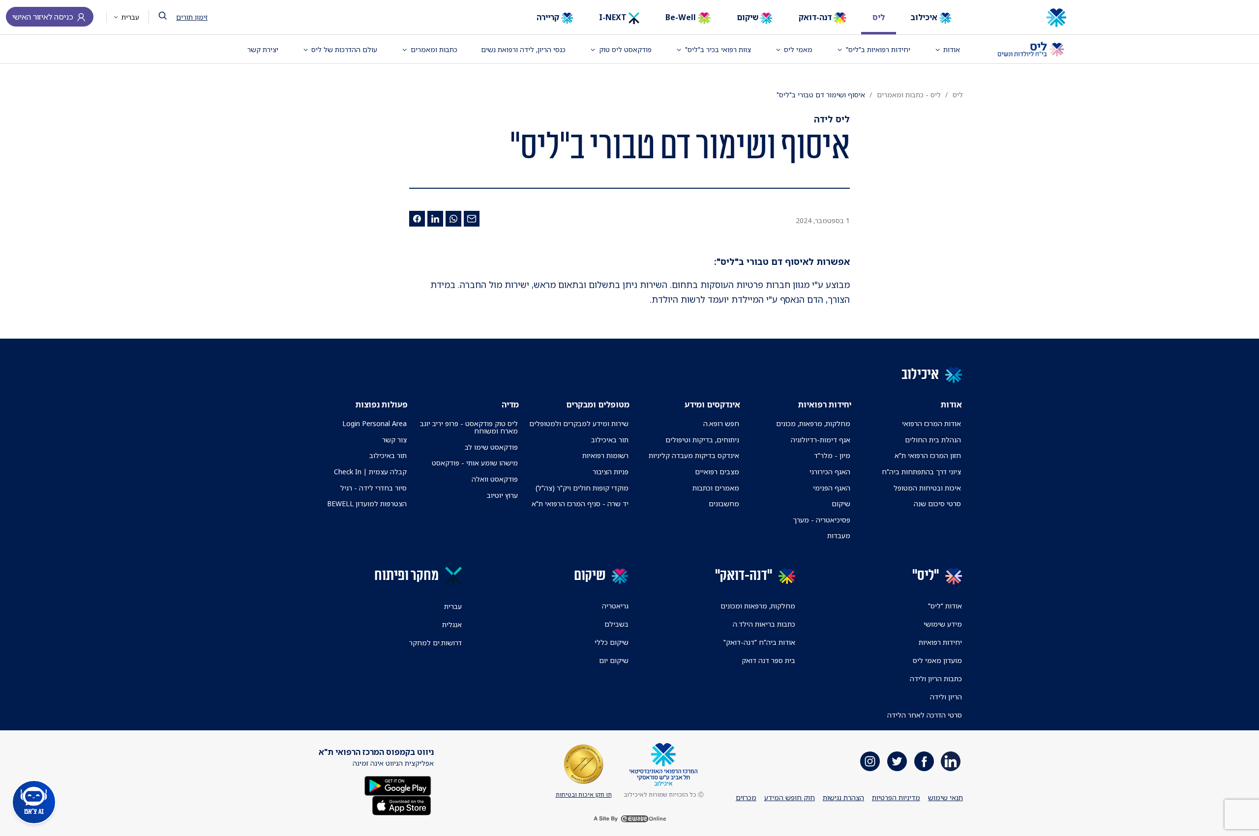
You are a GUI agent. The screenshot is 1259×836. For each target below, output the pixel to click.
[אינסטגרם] (870, 761)
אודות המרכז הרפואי (931, 423)
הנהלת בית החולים (933, 439)
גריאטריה (615, 605)
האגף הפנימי (831, 487)
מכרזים (746, 797)
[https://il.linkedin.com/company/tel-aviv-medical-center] (950, 761)
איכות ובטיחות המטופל (927, 487)
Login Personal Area (374, 423)
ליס (878, 17)
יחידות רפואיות (940, 642)
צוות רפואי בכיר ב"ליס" (718, 49)
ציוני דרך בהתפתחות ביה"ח (921, 471)
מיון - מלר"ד (832, 455)
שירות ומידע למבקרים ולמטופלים (579, 423)
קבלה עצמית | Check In (370, 471)
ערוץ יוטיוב (502, 495)
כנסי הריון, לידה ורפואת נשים (523, 49)
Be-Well (681, 17)
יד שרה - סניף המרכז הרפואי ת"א (580, 503)
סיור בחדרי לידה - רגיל (373, 487)
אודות (951, 49)
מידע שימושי (943, 624)
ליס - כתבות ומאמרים (909, 94)
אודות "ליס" (945, 605)
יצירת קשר (262, 49)
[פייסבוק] (417, 219)
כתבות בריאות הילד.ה (764, 624)
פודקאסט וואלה (495, 479)
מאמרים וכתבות (715, 487)
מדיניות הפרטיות (896, 797)
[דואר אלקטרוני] (472, 219)
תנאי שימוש (945, 797)
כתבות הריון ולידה (936, 678)
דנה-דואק (816, 17)
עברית (129, 17)
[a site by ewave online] (629, 818)
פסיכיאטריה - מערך (821, 519)
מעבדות (838, 535)
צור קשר (394, 439)
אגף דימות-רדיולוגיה (820, 439)
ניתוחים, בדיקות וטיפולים (702, 439)
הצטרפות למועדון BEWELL (367, 503)
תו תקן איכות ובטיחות (584, 794)
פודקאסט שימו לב (491, 447)
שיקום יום (614, 660)
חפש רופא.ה (721, 423)
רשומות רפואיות (605, 455)
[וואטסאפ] (453, 219)
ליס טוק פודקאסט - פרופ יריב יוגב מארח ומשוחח (468, 427)
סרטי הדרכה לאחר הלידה (924, 715)
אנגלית (452, 624)
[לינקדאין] (435, 219)
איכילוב (924, 17)
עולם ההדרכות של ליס (344, 49)
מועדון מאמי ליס (937, 660)
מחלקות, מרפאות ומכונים (757, 605)
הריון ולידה (946, 696)
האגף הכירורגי (829, 471)
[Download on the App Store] (401, 804)
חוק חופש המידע (789, 797)
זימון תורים (192, 17)
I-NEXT (614, 17)
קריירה (549, 17)
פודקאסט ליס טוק (625, 49)
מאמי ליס (798, 49)
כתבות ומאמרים (434, 49)
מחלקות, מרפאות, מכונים (813, 423)
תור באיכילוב (610, 439)
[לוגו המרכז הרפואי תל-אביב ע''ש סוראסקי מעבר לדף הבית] (1023, 18)
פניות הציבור (611, 471)
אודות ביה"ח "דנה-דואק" (759, 642)
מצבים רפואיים (717, 471)
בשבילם (616, 624)
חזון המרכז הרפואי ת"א (928, 455)
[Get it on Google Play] (397, 784)
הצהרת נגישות (843, 797)
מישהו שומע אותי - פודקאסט (475, 462)
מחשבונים (724, 503)
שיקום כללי (612, 642)
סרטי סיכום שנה (937, 503)
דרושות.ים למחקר (435, 642)
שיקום (748, 17)
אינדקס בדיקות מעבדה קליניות (694, 455)
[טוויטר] (897, 761)
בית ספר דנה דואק (768, 660)
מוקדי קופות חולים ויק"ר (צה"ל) (582, 487)
